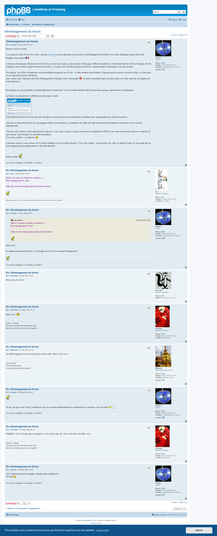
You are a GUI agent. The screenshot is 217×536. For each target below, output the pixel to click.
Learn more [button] (102, 530)
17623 (162, 374)
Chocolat (158, 290)
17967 (162, 334)
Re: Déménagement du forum (22, 170)
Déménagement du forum (22, 31)
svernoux (159, 328)
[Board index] (19, 10)
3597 (162, 296)
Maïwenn (158, 368)
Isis (156, 192)
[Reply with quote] (149, 42)
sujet (53, 54)
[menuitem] (21, 20)
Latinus (158, 57)
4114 (162, 197)
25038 (162, 63)
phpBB (87, 520)
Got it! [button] (199, 530)
